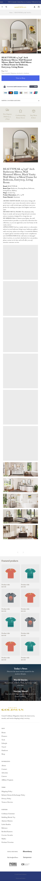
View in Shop (20, 78)
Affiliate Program (7, 780)
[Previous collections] (18, 552)
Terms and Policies (20, 878)
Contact (4, 769)
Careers (4, 776)
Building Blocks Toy (8, 817)
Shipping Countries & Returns (11, 100)
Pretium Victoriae (8, 842)
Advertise (5, 773)
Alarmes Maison (7, 821)
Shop (3, 754)
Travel (4, 747)
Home (11, 12)
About (4, 766)
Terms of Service (7, 802)
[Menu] (2, 7)
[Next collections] (23, 552)
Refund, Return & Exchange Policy (13, 795)
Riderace (5, 828)
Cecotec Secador (7, 835)
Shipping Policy (7, 791)
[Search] (6, 7)
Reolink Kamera (7, 832)
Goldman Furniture (8, 814)
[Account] (34, 7)
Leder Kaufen (6, 824)
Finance (4, 736)
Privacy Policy (6, 799)
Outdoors (5, 750)
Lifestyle (4, 743)
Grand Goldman (22, 874)
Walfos (4, 839)
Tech (3, 740)
